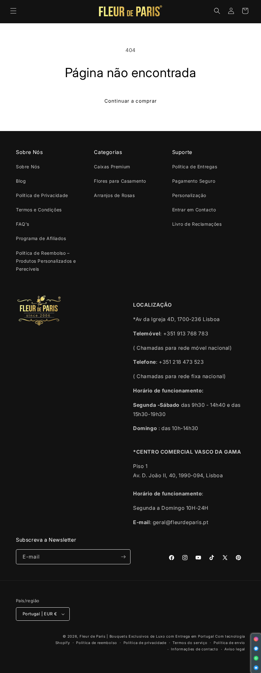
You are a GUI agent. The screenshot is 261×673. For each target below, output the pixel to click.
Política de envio (229, 642)
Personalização (189, 195)
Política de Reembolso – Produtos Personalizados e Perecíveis (46, 261)
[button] (13, 11)
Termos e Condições (39, 209)
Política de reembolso (96, 642)
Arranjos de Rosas (114, 195)
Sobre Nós (27, 166)
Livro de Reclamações (197, 224)
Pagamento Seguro (193, 181)
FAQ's (22, 224)
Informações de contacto (194, 649)
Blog (21, 181)
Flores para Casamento (120, 181)
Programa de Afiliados (41, 238)
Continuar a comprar (130, 101)
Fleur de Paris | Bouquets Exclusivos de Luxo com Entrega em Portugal (147, 636)
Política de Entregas (194, 166)
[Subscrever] (123, 556)
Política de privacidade (144, 642)
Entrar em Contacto (194, 209)
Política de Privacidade (42, 195)
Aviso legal (234, 649)
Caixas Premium (112, 166)
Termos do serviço (190, 642)
